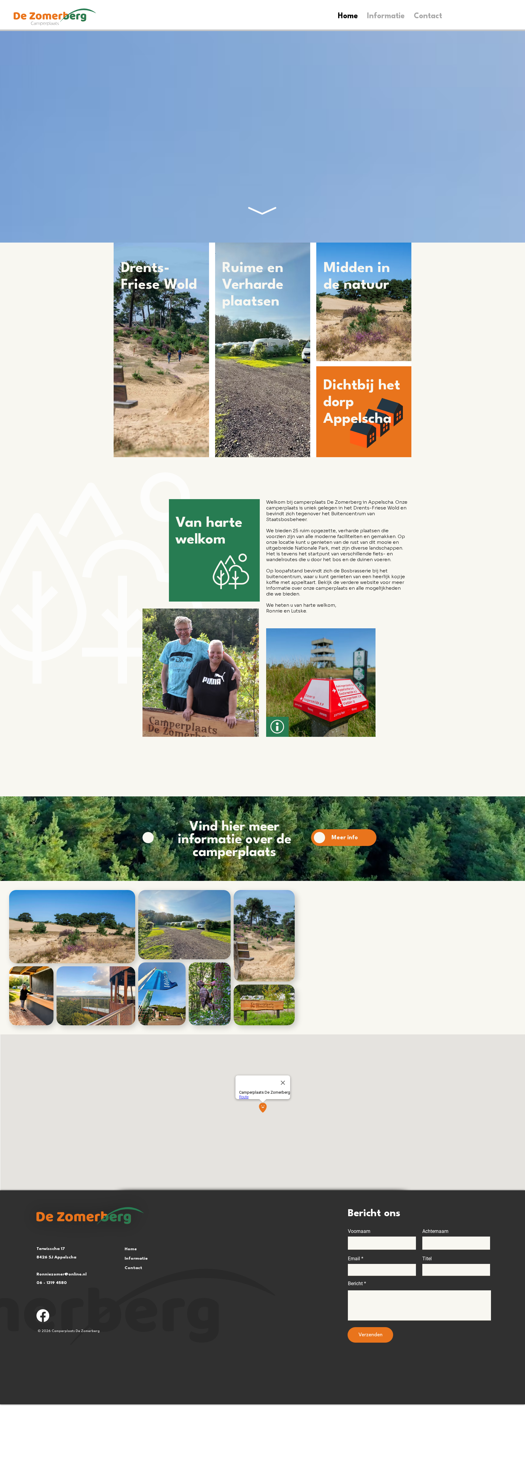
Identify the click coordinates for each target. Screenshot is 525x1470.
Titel (427, 1258)
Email (354, 1258)
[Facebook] (42, 1315)
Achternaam (435, 1231)
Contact (133, 1268)
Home (131, 1249)
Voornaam (359, 1231)
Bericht (355, 1283)
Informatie (136, 1258)
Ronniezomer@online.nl (61, 1274)
